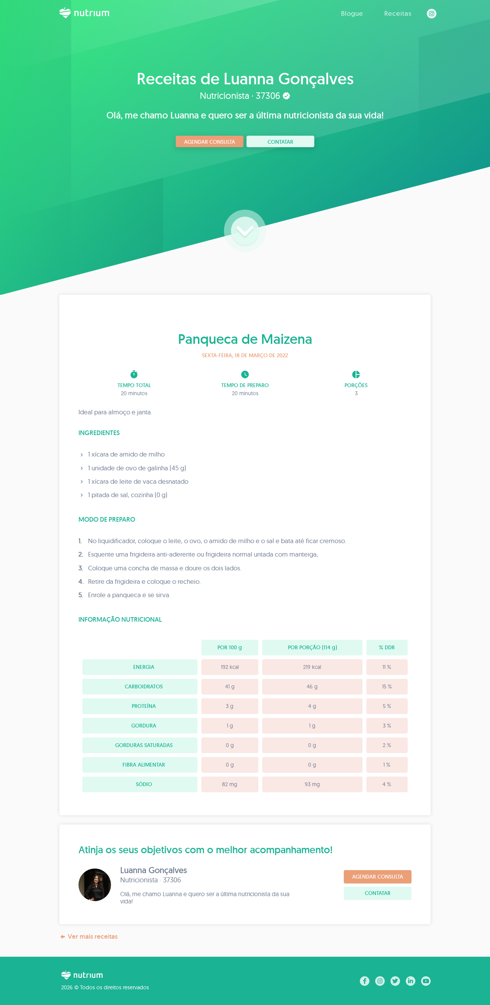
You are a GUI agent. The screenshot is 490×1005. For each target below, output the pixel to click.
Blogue (352, 13)
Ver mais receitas (93, 936)
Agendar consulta (209, 141)
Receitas (398, 13)
